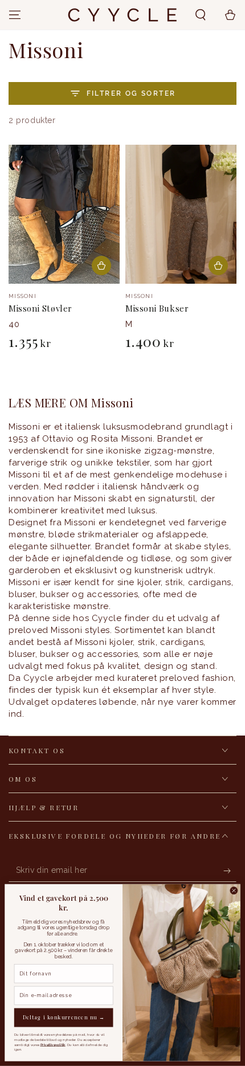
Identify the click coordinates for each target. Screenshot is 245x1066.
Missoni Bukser (157, 308)
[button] (200, 14)
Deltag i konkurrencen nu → (64, 1017)
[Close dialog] (234, 891)
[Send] (229, 870)
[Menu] (15, 14)
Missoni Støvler (40, 308)
